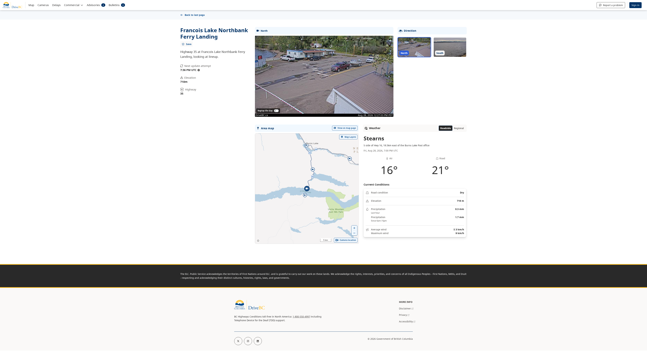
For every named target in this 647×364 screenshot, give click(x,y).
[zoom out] (354, 233)
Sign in (635, 5)
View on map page (346, 128)
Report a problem (613, 5)
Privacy (403, 314)
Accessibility (406, 321)
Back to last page (195, 15)
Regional (459, 128)
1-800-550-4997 (301, 316)
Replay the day (265, 110)
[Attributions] (258, 241)
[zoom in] (354, 227)
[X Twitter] (238, 341)
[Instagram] (248, 341)
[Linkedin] (258, 341)
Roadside (445, 128)
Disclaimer (405, 308)
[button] (73, 5)
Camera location (348, 240)
